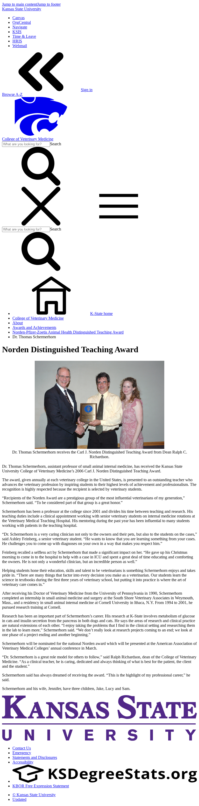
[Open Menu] (80, 224)
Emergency (21, 753)
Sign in (87, 90)
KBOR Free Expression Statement (40, 786)
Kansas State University (21, 9)
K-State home (101, 313)
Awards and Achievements (34, 327)
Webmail (19, 46)
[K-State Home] (41, 134)
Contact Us (21, 748)
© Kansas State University (34, 795)
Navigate (19, 27)
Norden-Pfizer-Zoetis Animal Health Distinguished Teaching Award (68, 332)
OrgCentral (21, 22)
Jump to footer (49, 4)
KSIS (17, 32)
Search (55, 144)
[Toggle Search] (41, 184)
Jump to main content (19, 4)
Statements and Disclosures (34, 757)
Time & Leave (24, 36)
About (17, 323)
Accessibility (22, 762)
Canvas (18, 18)
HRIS (17, 41)
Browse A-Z (12, 94)
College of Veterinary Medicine (27, 139)
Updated (19, 799)
